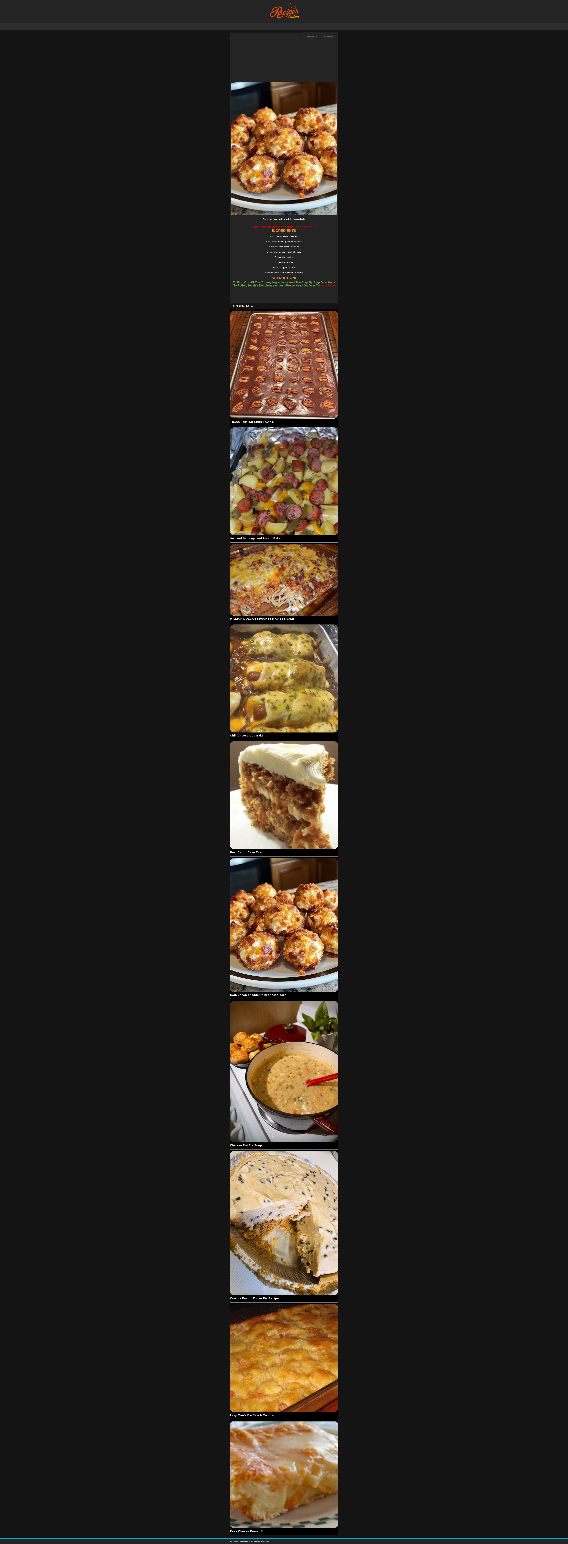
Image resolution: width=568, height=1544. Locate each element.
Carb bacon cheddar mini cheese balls (284, 219)
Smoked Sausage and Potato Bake (255, 538)
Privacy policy (254, 1541)
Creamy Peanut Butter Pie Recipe (254, 1298)
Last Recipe (311, 37)
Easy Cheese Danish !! (246, 1531)
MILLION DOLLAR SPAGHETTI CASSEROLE (262, 618)
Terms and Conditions (239, 1541)
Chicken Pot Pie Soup (246, 1145)
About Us (265, 1541)
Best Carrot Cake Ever (246, 852)
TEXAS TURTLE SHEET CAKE (252, 421)
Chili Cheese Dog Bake (247, 735)
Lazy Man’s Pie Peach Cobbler (252, 1415)
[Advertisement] (284, 61)
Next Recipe (329, 37)
